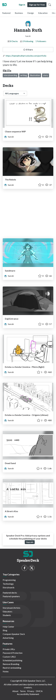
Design (30, 13)
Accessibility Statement (28, 694)
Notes (6, 671)
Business (19, 13)
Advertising (8, 638)
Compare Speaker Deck (14, 634)
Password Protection (12, 653)
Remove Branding (11, 664)
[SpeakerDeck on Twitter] (32, 568)
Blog (5, 630)
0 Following (28, 41)
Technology (8, 583)
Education (43, 13)
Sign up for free (37, 4)
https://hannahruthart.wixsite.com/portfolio (26, 55)
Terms (23, 691)
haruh (10, 136)
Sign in (22, 4)
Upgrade (29, 542)
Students (7, 615)
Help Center (8, 626)
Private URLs (9, 649)
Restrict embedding (12, 667)
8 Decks (14, 41)
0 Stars (29, 49)
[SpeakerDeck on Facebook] (24, 568)
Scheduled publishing (12, 660)
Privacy (30, 691)
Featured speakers (11, 596)
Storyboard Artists (11, 607)
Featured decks (10, 592)
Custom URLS (9, 656)
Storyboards (8, 587)
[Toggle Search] (49, 4)
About (15, 691)
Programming (9, 580)
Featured (6, 13)
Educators (7, 611)
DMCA (39, 691)
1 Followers (40, 41)
